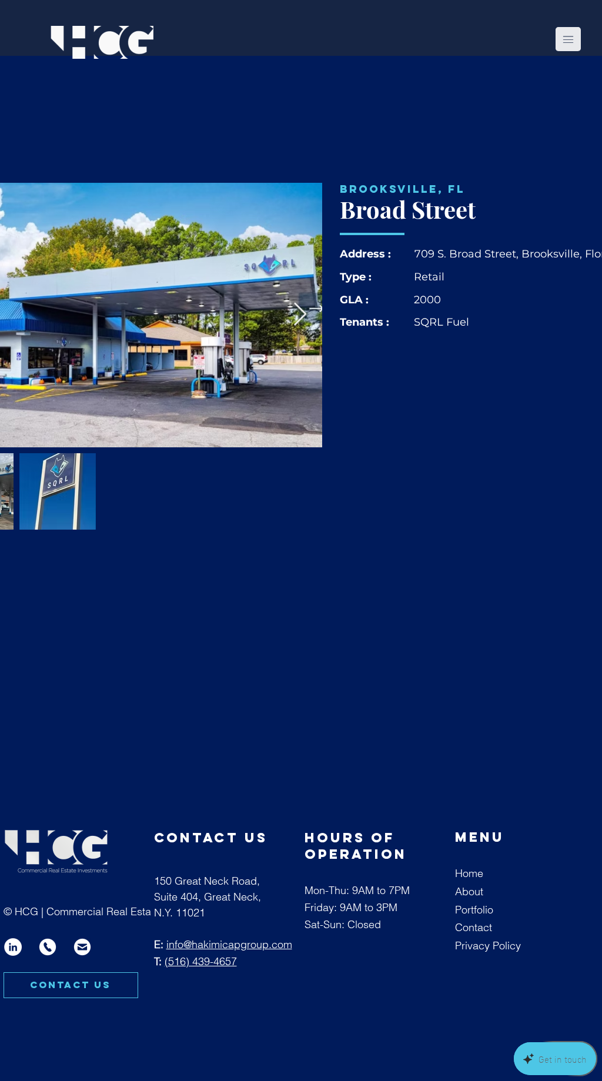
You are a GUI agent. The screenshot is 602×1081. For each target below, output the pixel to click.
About (469, 891)
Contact (473, 927)
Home (469, 873)
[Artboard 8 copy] (47, 947)
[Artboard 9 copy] (82, 947)
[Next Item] (300, 315)
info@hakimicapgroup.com (229, 944)
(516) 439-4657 (201, 961)
